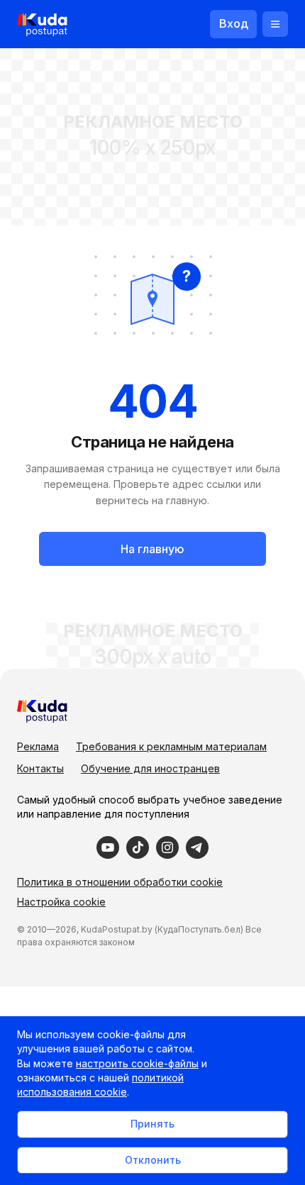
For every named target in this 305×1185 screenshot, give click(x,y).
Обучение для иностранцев (150, 768)
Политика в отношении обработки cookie (120, 882)
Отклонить (153, 1160)
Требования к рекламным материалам (171, 746)
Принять (152, 1124)
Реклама (38, 746)
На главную (152, 549)
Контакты (40, 768)
